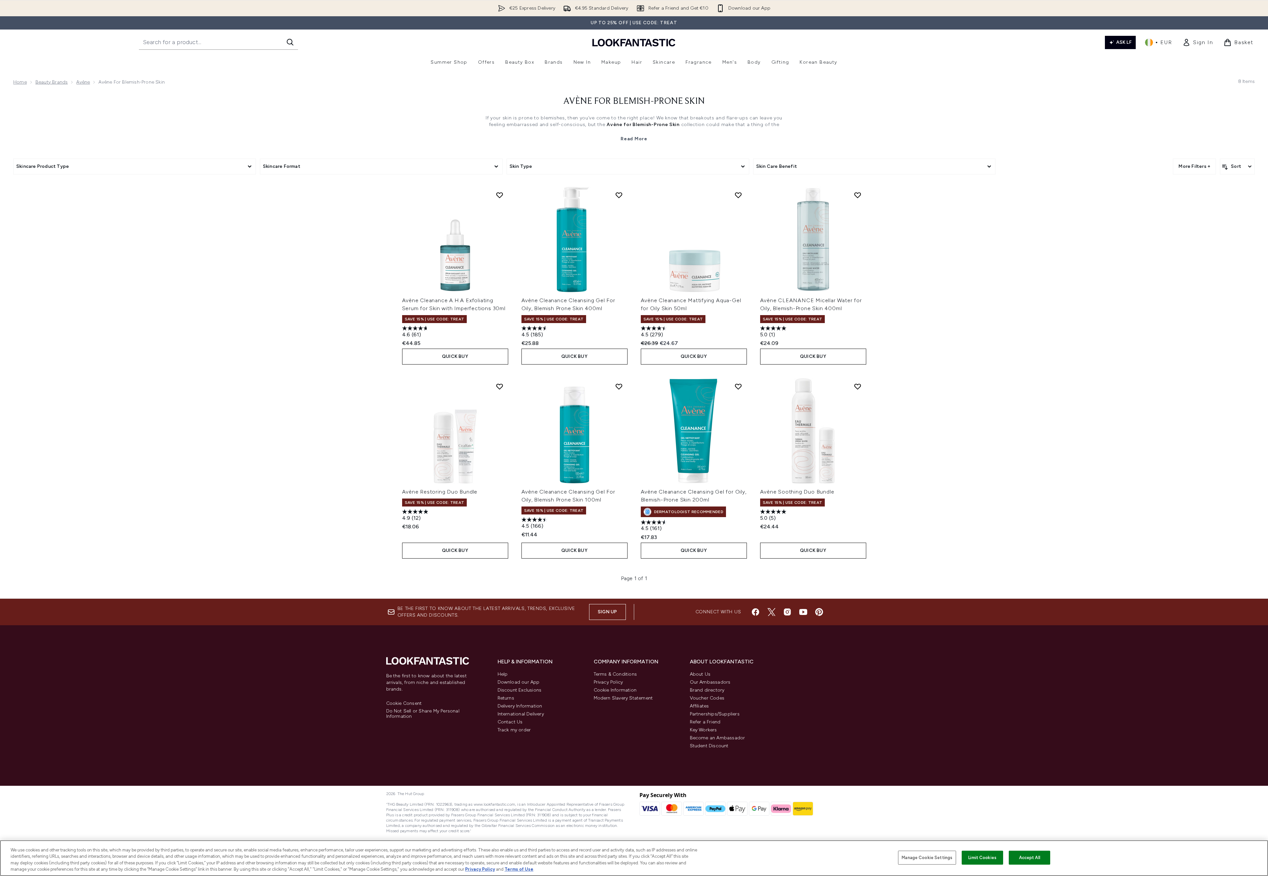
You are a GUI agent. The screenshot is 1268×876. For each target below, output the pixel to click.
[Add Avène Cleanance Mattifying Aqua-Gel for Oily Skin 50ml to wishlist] (738, 195)
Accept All (1029, 857)
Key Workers (703, 730)
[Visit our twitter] (771, 612)
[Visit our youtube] (803, 612)
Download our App (519, 682)
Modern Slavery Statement (623, 698)
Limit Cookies (982, 857)
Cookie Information (615, 690)
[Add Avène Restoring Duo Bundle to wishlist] (500, 386)
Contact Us (510, 722)
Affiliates (699, 706)
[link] (1197, 42)
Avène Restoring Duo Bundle (440, 492)
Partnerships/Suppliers (715, 714)
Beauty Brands (51, 82)
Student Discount (709, 746)
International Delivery (521, 714)
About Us (700, 674)
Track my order (514, 730)
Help (503, 674)
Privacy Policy (608, 682)
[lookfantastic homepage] (633, 42)
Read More (634, 139)
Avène (83, 82)
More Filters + (1194, 166)
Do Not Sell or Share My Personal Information (422, 713)
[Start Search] (290, 42)
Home (20, 82)
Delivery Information (520, 706)
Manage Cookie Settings (927, 857)
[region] (634, 858)
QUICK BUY (455, 356)
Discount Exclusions (520, 690)
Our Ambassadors (710, 682)
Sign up (607, 612)
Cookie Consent (404, 703)
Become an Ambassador (717, 738)
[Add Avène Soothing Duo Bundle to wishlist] (858, 386)
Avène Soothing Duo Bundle (797, 492)
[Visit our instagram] (787, 612)
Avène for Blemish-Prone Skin (634, 101)
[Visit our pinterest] (819, 612)
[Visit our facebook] (755, 612)
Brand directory (707, 690)
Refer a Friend (705, 722)
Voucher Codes (707, 698)
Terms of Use (519, 869)
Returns (506, 698)
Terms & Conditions (615, 674)
